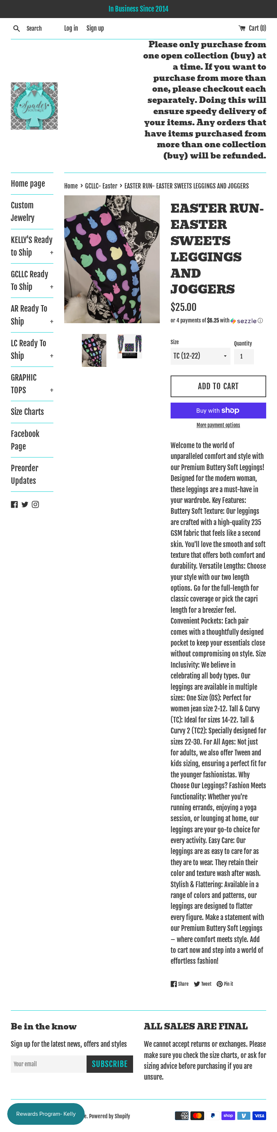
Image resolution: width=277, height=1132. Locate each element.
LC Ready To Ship (32, 349)
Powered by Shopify (109, 1116)
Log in (71, 28)
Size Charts (27, 412)
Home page (28, 183)
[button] (218, 320)
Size (175, 342)
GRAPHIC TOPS (32, 384)
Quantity (243, 343)
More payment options (218, 425)
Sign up (95, 28)
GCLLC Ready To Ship (32, 280)
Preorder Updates (24, 474)
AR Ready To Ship (32, 315)
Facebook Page (25, 440)
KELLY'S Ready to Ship (32, 246)
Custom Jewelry (23, 211)
